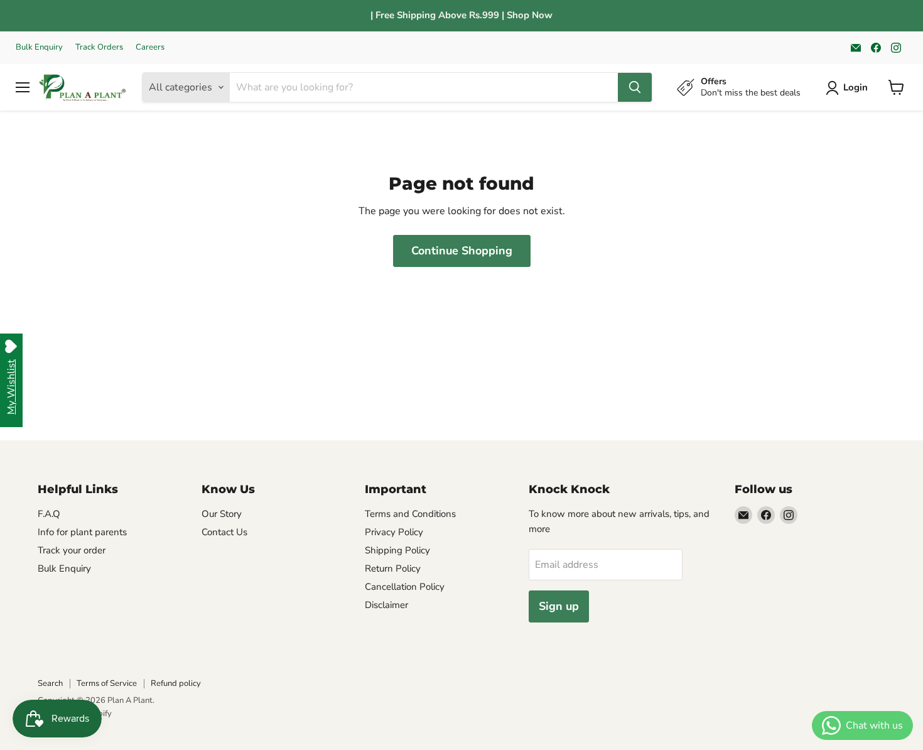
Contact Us (224, 532)
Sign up (559, 606)
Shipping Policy (397, 550)
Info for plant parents (82, 532)
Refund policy (176, 683)
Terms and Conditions (410, 514)
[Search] (635, 87)
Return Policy (393, 568)
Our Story (222, 514)
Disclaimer (386, 605)
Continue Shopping (461, 250)
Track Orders (99, 47)
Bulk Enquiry (39, 47)
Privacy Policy (394, 532)
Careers (150, 47)
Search (50, 683)
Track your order (71, 550)
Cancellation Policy (405, 586)
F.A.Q (49, 514)
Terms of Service (107, 683)
